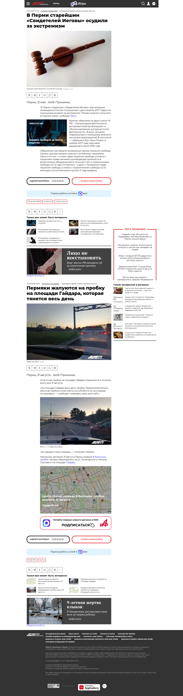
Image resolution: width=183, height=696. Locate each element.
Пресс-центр (74, 634)
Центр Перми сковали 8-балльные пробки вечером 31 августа (73, 498)
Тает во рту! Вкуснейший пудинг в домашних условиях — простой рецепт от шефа (139, 290)
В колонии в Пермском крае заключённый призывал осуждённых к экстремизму (92, 232)
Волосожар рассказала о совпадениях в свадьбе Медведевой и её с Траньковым (135, 279)
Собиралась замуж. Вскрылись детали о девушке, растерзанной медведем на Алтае (139, 308)
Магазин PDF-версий (126, 634)
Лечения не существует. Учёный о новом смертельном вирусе (139, 316)
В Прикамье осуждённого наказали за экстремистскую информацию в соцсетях (50, 240)
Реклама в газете (107, 634)
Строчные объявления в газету (119, 636)
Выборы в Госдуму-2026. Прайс (58, 639)
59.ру (73, 116)
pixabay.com (68, 89)
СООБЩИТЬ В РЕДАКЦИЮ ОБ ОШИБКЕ (60, 642)
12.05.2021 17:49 (33, 11)
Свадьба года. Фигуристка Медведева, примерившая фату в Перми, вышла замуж (135, 236)
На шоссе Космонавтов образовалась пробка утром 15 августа (51, 590)
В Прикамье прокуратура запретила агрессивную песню (51, 231)
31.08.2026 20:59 (33, 284)
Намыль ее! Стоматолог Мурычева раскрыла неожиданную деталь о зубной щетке (139, 299)
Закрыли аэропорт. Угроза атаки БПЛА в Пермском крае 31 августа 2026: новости (135, 269)
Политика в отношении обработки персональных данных (66, 667)
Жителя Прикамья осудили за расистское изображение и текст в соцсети (94, 223)
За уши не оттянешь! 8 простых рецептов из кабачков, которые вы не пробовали (140, 335)
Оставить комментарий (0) (92, 181)
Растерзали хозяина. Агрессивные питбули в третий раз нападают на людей (135, 247)
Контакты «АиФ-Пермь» (93, 636)
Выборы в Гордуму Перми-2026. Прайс (137, 639)
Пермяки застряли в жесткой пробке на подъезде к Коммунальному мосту (93, 590)
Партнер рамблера (68, 686)
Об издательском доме (56, 634)
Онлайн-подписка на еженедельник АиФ (63, 636)
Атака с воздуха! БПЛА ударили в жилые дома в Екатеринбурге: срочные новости (135, 258)
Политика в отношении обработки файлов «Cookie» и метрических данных (72, 669)
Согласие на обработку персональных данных (62, 665)
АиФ (42, 362)
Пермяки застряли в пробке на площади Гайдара (93, 580)
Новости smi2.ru (35, 275)
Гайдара (70, 462)
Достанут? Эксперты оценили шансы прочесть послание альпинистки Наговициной (140, 326)
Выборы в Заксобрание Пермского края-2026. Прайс (96, 639)
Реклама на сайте (89, 634)
